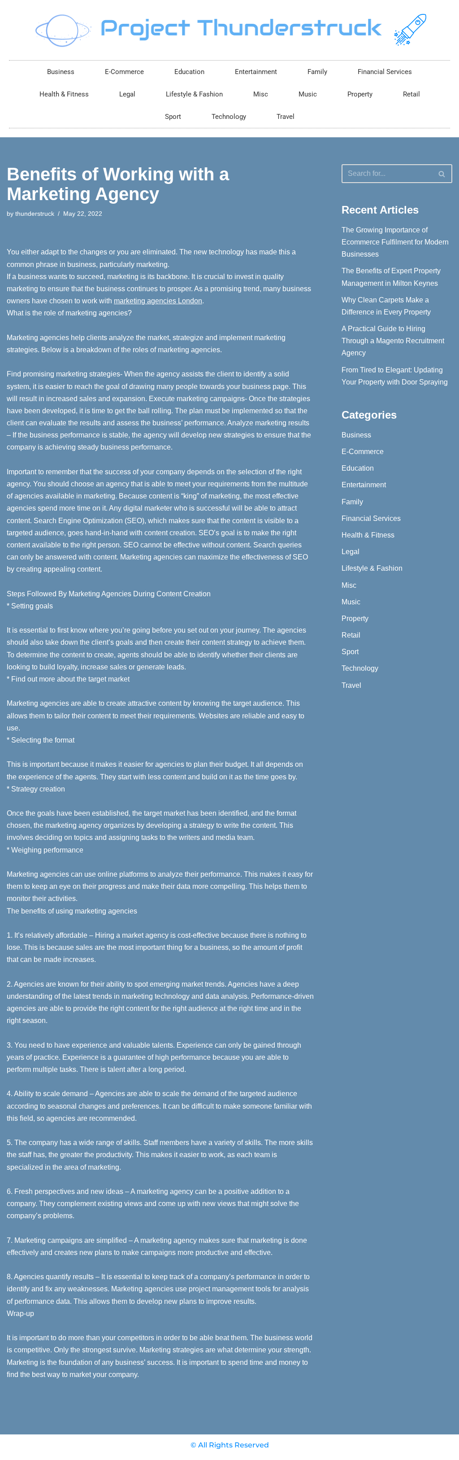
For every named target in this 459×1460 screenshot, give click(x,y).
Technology (229, 117)
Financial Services (385, 72)
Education (189, 72)
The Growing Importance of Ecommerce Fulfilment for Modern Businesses (395, 242)
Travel (285, 117)
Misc (260, 94)
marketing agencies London (158, 301)
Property (359, 94)
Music (308, 94)
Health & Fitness (64, 94)
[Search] (442, 173)
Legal (127, 94)
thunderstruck (34, 213)
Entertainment (256, 72)
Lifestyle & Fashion (194, 94)
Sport (173, 117)
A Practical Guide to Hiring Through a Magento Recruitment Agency (393, 341)
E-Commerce (124, 72)
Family (317, 72)
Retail (411, 94)
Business (60, 72)
